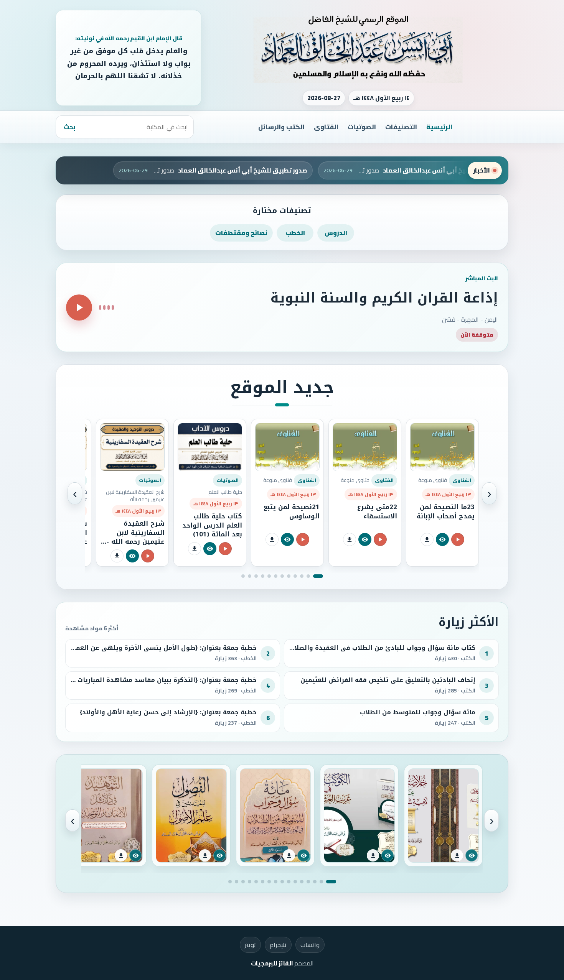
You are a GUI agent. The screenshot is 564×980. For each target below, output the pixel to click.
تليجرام (278, 944)
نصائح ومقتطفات (241, 232)
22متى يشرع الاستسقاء (377, 511)
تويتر (250, 944)
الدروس (336, 232)
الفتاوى (326, 127)
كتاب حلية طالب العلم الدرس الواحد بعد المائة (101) (212, 525)
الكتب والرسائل (281, 127)
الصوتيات (362, 127)
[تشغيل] (79, 307)
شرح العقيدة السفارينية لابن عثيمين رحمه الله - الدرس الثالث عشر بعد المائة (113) (136, 541)
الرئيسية (439, 127)
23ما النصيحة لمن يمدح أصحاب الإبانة (446, 511)
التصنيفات (401, 127)
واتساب (310, 944)
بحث (70, 127)
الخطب (295, 232)
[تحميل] (427, 539)
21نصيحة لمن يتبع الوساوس (292, 511)
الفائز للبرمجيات (272, 963)
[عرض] (442, 539)
